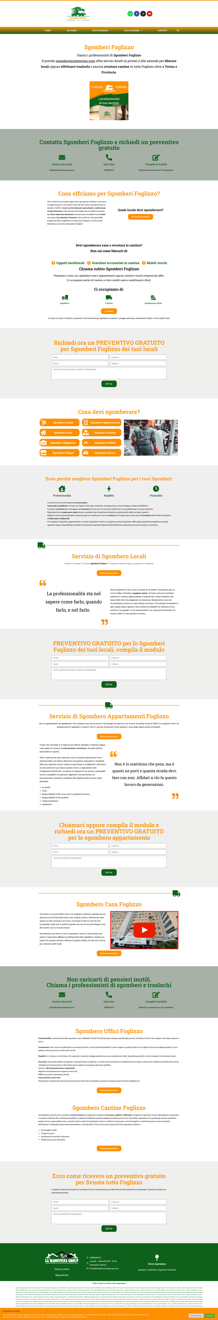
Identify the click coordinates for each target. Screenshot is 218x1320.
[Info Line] (109, 157)
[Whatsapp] (130, 14)
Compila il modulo (156, 164)
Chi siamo (72, 30)
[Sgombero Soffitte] (85, 442)
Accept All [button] (209, 1315)
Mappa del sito (62, 1275)
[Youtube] (149, 14)
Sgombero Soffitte (105, 442)
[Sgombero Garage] (85, 452)
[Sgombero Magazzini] (43, 442)
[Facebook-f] (137, 14)
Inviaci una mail (62, 164)
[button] (178, 30)
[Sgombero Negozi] (43, 452)
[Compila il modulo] (156, 157)
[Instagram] (143, 14)
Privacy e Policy (62, 1269)
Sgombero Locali (63, 422)
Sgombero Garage (105, 452)
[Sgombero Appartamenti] (85, 422)
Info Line (109, 164)
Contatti (162, 30)
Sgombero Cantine (105, 432)
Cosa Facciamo (131, 30)
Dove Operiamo (100, 30)
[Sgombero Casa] (43, 432)
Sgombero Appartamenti (105, 422)
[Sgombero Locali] (43, 422)
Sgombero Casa (63, 432)
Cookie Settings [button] (196, 1315)
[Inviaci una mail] (62, 157)
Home (48, 30)
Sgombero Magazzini (63, 442)
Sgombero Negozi (63, 452)
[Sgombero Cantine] (85, 432)
